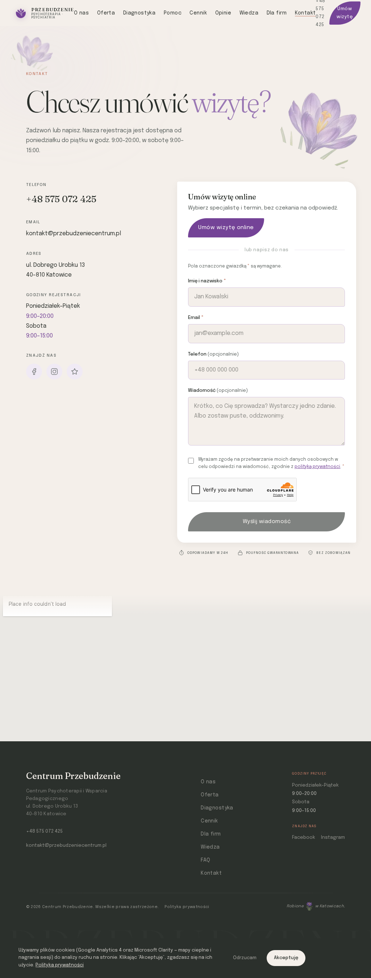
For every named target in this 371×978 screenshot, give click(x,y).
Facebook (303, 837)
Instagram (333, 837)
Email (196, 317)
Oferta (106, 13)
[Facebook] (34, 372)
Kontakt (305, 13)
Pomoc (173, 13)
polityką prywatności (317, 467)
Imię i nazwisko (207, 281)
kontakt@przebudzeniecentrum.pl (73, 234)
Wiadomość (218, 390)
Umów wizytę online (226, 228)
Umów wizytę (345, 13)
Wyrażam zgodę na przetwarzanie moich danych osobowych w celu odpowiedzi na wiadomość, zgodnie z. (271, 463)
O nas (81, 13)
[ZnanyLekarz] (75, 372)
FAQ (205, 860)
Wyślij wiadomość (267, 522)
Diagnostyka (139, 13)
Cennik (198, 13)
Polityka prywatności (186, 907)
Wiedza (249, 13)
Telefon (213, 354)
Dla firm (277, 13)
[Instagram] (54, 372)
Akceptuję (286, 958)
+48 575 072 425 (61, 199)
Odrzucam (245, 958)
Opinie (223, 13)
